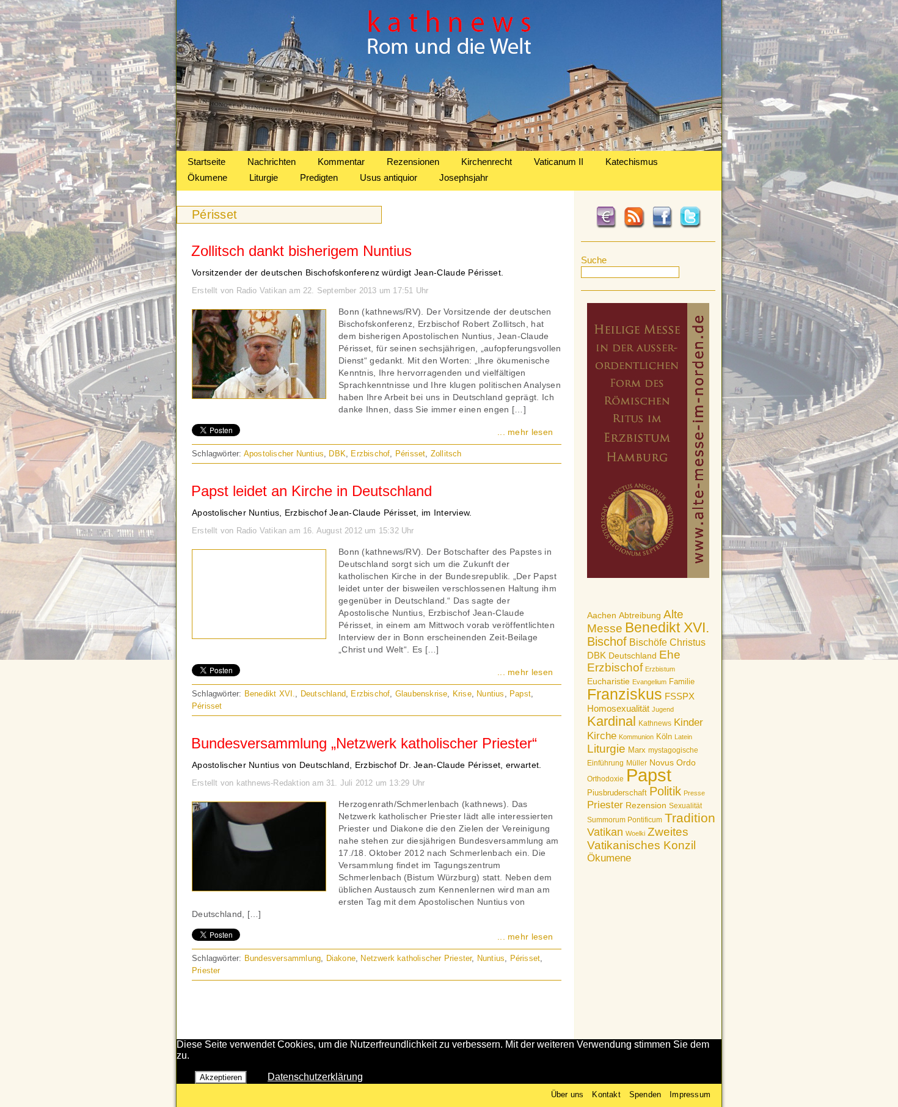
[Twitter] (690, 226)
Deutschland (632, 655)
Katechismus (631, 161)
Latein (683, 736)
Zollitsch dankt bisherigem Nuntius (301, 251)
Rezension (646, 805)
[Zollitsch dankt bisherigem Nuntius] (259, 395)
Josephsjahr (463, 177)
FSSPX (680, 696)
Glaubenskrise (421, 693)
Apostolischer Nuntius (284, 453)
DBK (596, 655)
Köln (664, 736)
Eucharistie (608, 681)
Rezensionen (413, 161)
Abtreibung (640, 615)
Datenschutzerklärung (315, 1077)
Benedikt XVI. (667, 627)
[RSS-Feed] (634, 226)
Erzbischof (615, 667)
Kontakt (606, 1094)
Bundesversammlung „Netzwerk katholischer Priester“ (364, 743)
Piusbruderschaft (617, 792)
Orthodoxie (605, 779)
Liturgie (263, 177)
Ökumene (207, 177)
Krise (462, 693)
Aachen (601, 615)
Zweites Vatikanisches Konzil (641, 838)
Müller (636, 763)
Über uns (567, 1094)
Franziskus (624, 694)
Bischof (607, 641)
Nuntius (490, 693)
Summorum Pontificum (624, 820)
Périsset (410, 453)
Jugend (663, 709)
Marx (637, 750)
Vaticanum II (558, 161)
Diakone (341, 958)
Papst (648, 775)
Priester (605, 805)
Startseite (206, 161)
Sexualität (685, 806)
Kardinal (611, 721)
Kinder (688, 722)
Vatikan (605, 831)
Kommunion (636, 736)
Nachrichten (271, 161)
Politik (665, 791)
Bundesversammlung (282, 958)
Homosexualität (618, 708)
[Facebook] (662, 226)
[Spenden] (606, 226)
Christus (688, 642)
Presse (694, 793)
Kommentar (341, 161)
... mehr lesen (525, 432)
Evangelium (649, 681)
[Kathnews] (449, 147)
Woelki (635, 833)
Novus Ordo (672, 762)
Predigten (319, 177)
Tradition (690, 818)
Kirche (601, 735)
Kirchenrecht (486, 161)
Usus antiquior (388, 177)
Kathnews (654, 723)
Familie (682, 681)
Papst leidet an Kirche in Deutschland (311, 491)
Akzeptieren (221, 1077)
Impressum (690, 1094)
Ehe (670, 654)
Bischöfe (648, 642)
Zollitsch (446, 453)
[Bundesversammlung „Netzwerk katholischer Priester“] (259, 888)
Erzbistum (660, 669)
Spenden (645, 1094)
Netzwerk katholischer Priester (416, 958)
